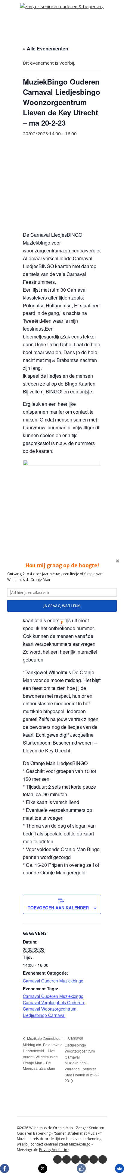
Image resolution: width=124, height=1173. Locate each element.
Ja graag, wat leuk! (62, 605)
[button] (62, 565)
